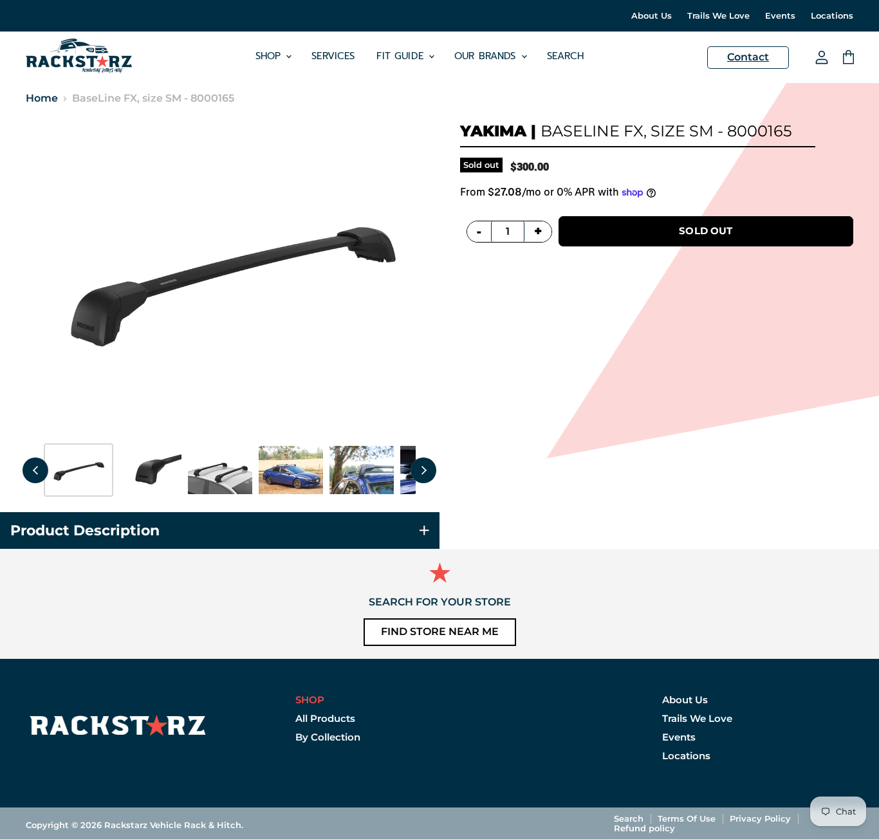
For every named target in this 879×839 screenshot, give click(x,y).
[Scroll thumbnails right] (423, 470)
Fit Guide (401, 56)
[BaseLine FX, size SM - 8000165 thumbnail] (78, 470)
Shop (270, 56)
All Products (325, 718)
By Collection (327, 737)
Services (333, 56)
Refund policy (644, 828)
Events (780, 16)
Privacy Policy (760, 818)
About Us (651, 16)
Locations (832, 16)
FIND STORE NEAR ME (440, 631)
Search (565, 56)
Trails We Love (718, 16)
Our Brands (487, 56)
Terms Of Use (687, 818)
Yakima (493, 131)
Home (42, 98)
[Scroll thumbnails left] (35, 470)
